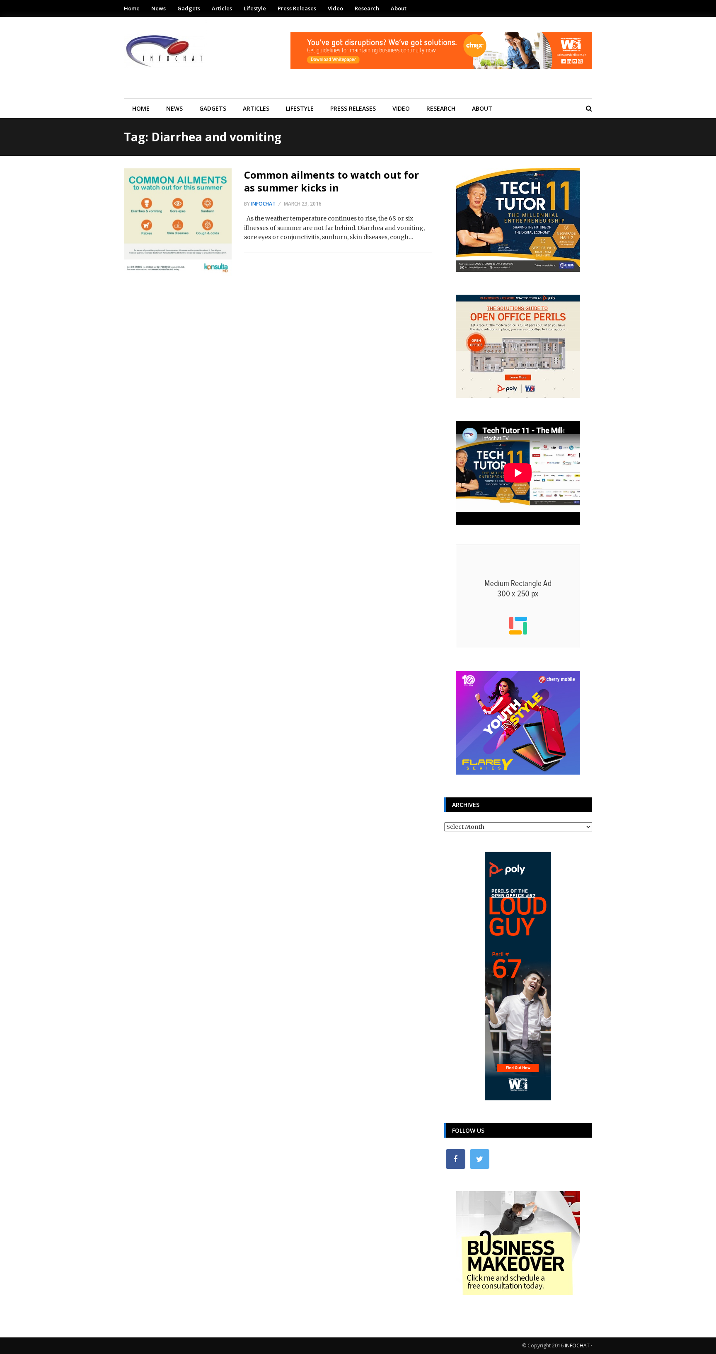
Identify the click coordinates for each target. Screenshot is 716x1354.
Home (132, 8)
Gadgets (188, 8)
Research (367, 8)
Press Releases (297, 8)
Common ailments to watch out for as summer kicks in (331, 181)
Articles (222, 8)
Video (335, 8)
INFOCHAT (577, 1345)
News (158, 8)
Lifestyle (255, 8)
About (398, 8)
